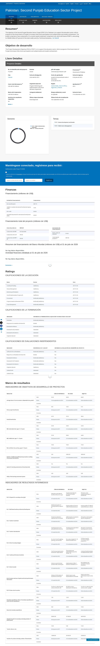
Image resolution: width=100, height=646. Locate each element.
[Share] (1, 325)
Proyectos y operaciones (19, 3)
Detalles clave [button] (23, 20)
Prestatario (76, 70)
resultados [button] (58, 20)
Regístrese (49, 180)
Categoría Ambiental (35, 92)
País (9, 75)
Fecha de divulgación (35, 75)
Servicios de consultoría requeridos (14, 98)
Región (53, 83)
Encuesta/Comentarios (93, 639)
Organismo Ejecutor (35, 83)
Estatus (32, 69)
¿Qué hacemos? (9, 3)
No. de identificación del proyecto (17, 69)
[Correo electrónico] (1, 319)
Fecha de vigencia (78, 75)
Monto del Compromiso (14, 92)
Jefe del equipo (55, 69)
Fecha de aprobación (57, 75)
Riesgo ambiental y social (58, 92)
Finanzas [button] (34, 20)
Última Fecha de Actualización (59, 97)
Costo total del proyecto (15, 84)
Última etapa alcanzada (36, 97)
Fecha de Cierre (77, 92)
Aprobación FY (77, 84)
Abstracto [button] (11, 20)
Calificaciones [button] (46, 20)
